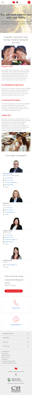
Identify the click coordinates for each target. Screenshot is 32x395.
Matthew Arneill (7, 173)
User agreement (5, 351)
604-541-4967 (9, 178)
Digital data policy (6, 355)
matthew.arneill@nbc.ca (11, 182)
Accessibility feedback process (9, 363)
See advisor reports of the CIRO (15, 383)
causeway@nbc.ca (16, 324)
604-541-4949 (9, 180)
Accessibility (5, 359)
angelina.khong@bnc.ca (11, 239)
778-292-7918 (8, 235)
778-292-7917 (8, 207)
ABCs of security (5, 357)
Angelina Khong (9, 241)
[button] (16, 333)
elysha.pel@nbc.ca (10, 212)
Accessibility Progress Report (8, 361)
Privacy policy (5, 353)
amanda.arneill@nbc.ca (11, 264)
